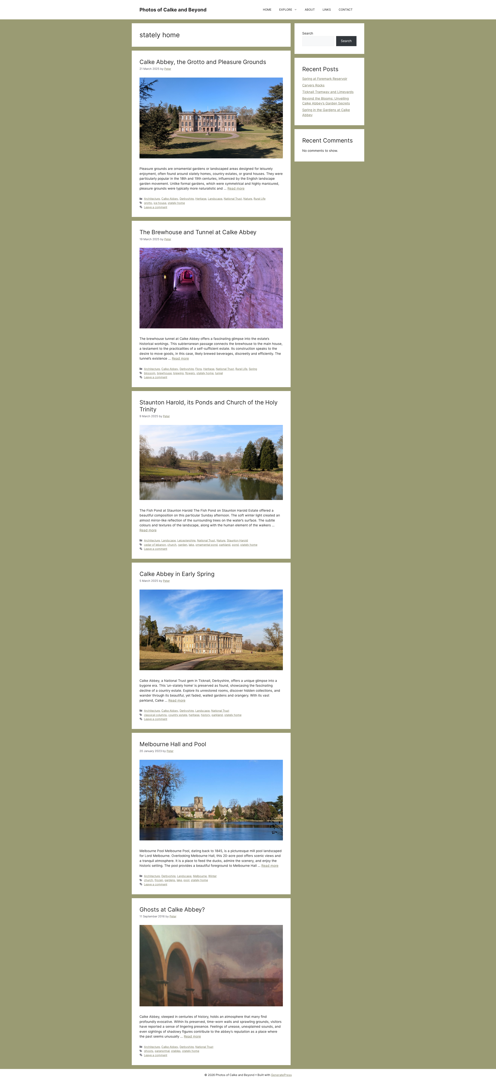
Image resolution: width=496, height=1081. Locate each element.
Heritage (200, 198)
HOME (267, 9)
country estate (177, 715)
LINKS (327, 9)
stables (176, 1051)
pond (235, 544)
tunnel (219, 373)
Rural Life (259, 198)
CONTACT (346, 9)
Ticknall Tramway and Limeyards (328, 92)
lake (191, 544)
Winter (212, 876)
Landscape (215, 198)
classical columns (155, 715)
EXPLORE (285, 9)
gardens (169, 880)
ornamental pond (206, 544)
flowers (190, 373)
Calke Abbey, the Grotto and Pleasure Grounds (203, 61)
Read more (236, 188)
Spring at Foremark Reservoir (324, 79)
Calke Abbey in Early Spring (177, 573)
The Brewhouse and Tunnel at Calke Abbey (198, 232)
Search (307, 33)
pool (186, 880)
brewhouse (164, 373)
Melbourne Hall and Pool (173, 744)
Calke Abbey (169, 198)
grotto (148, 203)
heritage (194, 715)
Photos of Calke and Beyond (173, 10)
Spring (253, 368)
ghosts (148, 1051)
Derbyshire (187, 198)
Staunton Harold (237, 540)
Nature (247, 198)
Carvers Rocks (313, 85)
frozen (159, 880)
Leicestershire (186, 540)
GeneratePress (281, 1075)
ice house (160, 203)
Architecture (152, 198)
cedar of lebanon (155, 544)
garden (182, 544)
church (172, 544)
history (205, 715)
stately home (176, 203)
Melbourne (200, 876)
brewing (178, 373)
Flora (198, 368)
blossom (149, 373)
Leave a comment (155, 207)
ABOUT (310, 9)
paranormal (162, 1051)
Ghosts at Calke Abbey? (172, 909)
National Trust (233, 198)
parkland (224, 544)
